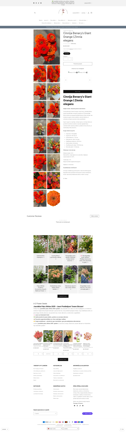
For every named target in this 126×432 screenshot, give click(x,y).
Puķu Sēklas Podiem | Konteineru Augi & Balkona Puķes (40, 288)
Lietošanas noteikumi (38, 391)
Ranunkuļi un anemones (58, 380)
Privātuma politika (37, 389)
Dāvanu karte (36, 377)
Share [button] (66, 178)
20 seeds (67, 53)
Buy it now (77, 91)
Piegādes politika (85, 424)
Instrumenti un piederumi (59, 375)
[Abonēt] (55, 413)
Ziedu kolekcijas (56, 373)
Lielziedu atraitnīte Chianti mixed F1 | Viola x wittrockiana (77, 345)
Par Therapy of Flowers (38, 368)
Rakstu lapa (55, 398)
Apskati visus (63, 359)
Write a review (94, 216)
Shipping (71, 48)
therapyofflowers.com (44, 424)
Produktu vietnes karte (58, 391)
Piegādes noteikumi (77, 368)
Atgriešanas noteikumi (78, 373)
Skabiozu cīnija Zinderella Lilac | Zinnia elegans (86, 345)
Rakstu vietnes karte (57, 396)
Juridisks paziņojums (68, 425)
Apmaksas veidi (76, 375)
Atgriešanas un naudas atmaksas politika (82, 371)
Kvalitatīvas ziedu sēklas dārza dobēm (55, 287)
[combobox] (55, 428)
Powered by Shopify (52, 424)
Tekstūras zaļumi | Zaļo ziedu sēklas (70, 286)
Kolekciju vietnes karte (58, 393)
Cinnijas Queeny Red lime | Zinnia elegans (58, 344)
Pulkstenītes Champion (40, 256)
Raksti (34, 380)
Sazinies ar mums (37, 373)
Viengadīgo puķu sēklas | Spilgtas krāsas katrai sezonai (70, 258)
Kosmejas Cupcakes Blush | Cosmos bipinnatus (47, 345)
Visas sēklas (56, 368)
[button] (34, 12)
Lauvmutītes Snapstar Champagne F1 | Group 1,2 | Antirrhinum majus (68, 345)
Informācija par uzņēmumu (39, 371)
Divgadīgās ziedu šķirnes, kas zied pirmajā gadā (85, 287)
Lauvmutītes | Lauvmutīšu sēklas (55, 256)
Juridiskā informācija (38, 393)
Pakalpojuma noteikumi (77, 424)
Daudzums (65, 56)
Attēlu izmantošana (37, 375)
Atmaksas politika (60, 424)
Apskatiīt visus (63, 296)
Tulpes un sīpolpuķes (58, 377)
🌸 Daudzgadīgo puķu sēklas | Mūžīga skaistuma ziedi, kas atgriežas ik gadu (85, 259)
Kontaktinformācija (59, 425)
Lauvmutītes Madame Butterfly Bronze (38, 344)
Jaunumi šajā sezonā (57, 371)
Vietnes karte (56, 389)
